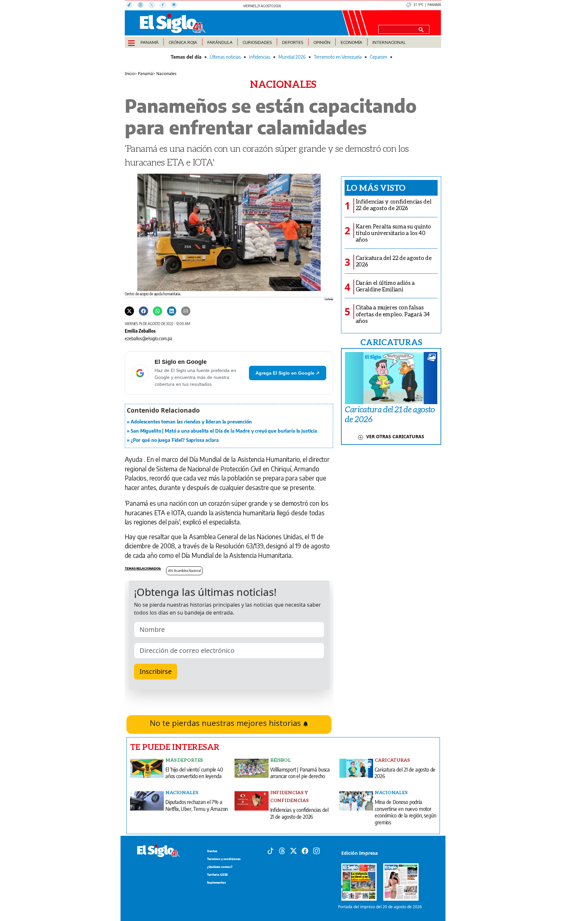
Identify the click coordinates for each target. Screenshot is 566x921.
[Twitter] (129, 310)
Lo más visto (376, 187)
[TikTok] (132, 5)
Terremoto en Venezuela (338, 57)
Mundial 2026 (292, 57)
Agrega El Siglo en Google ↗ (287, 373)
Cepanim (378, 57)
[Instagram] (176, 5)
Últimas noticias (225, 57)
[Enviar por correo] (185, 310)
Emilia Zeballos (140, 331)
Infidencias (259, 57)
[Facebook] (165, 5)
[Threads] (143, 5)
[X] (154, 5)
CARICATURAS (391, 342)
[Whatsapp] (157, 310)
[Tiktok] (270, 850)
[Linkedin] (171, 310)
